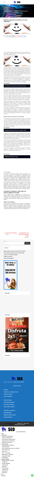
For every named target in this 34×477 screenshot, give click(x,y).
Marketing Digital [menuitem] (5, 459)
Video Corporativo (8, 396)
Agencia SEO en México (9, 406)
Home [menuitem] (2, 433)
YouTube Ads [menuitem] (5, 464)
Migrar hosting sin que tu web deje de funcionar (14, 251)
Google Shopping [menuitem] (6, 463)
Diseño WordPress (8, 417)
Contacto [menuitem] (3, 475)
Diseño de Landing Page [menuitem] (7, 436)
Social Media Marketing (9, 402)
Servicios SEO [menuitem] (4, 444)
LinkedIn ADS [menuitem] (5, 469)
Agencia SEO (26, 423)
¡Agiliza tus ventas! (8, 256)
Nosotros (6, 389)
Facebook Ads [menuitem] (5, 468)
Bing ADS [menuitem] (4, 466)
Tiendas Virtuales (8, 400)
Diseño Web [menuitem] (4, 435)
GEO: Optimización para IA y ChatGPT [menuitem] (10, 448)
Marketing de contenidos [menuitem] (7, 454)
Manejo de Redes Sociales (10, 414)
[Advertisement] (17, 45)
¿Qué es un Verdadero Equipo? (11, 254)
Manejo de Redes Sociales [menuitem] (8, 460)
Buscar (5, 241)
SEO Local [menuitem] (4, 451)
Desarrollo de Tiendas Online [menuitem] (8, 439)
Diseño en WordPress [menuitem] (7, 437)
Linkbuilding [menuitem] (5, 457)
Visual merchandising (9, 258)
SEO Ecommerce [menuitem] (6, 449)
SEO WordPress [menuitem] (5, 446)
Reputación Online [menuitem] (6, 456)
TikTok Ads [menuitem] (4, 472)
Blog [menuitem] (2, 474)
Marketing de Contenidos (9, 410)
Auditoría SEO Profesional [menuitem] (8, 445)
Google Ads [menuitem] (4, 461)
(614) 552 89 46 (17, 385)
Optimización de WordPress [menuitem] (8, 440)
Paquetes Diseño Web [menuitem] (7, 442)
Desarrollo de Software (9, 404)
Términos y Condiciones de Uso (11, 391)
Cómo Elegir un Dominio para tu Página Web (14, 252)
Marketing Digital (7, 412)
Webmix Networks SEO (20, 424)
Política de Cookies (8, 394)
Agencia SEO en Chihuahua (14, 194)
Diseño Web (15, 203)
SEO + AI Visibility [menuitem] (6, 452)
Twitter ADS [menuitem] (4, 471)
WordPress (27, 203)
